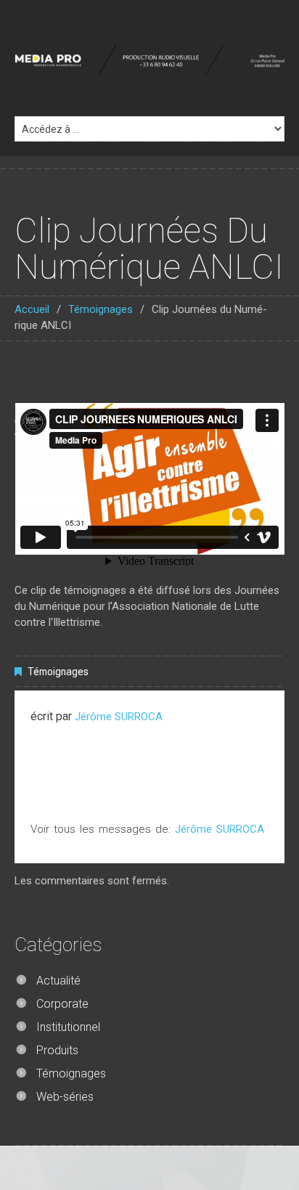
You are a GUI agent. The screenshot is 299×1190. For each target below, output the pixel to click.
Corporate (62, 1004)
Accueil (32, 309)
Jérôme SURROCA (119, 716)
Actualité (58, 980)
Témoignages (100, 309)
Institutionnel (68, 1027)
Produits (57, 1050)
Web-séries (65, 1097)
